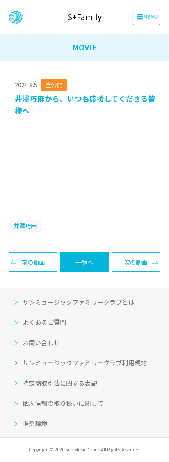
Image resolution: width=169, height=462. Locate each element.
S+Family (84, 17)
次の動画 (135, 262)
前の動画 (33, 262)
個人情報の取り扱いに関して (63, 403)
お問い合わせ (41, 342)
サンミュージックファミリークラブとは (79, 301)
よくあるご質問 (44, 321)
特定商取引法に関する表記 (60, 382)
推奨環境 (35, 423)
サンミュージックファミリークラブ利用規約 (85, 362)
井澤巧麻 (25, 225)
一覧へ (84, 262)
